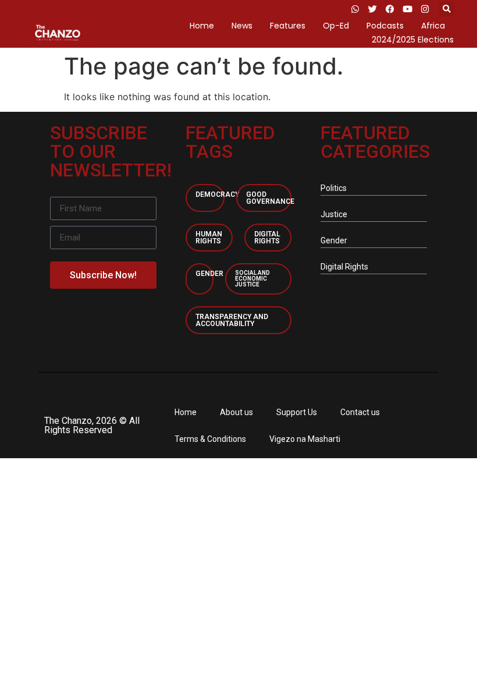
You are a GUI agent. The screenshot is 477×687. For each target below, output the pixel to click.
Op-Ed (336, 25)
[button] (446, 9)
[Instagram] (424, 8)
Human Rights (208, 237)
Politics (334, 188)
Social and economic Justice (252, 279)
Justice (334, 214)
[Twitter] (372, 8)
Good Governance (270, 198)
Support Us (296, 412)
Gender (209, 274)
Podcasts (385, 25)
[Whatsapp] (355, 8)
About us (236, 412)
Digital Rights (267, 237)
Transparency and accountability (231, 320)
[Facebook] (389, 8)
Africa (433, 25)
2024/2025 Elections (413, 39)
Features (287, 25)
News (242, 25)
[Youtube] (407, 8)
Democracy (217, 194)
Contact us (360, 412)
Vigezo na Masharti (304, 439)
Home (202, 25)
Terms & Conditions (210, 439)
